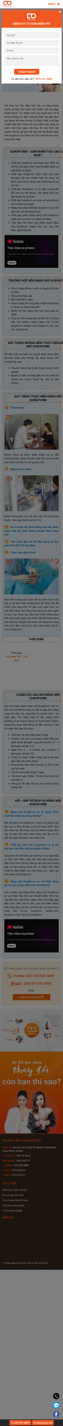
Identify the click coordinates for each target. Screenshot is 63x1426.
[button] (52, 4)
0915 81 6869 (44, 78)
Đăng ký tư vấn (44, 1423)
